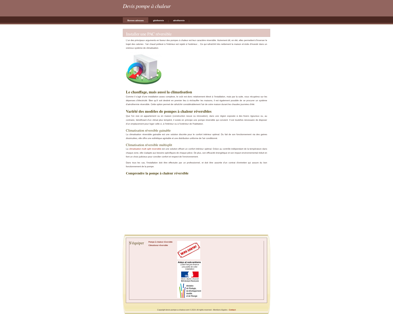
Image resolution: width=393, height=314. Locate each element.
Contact (232, 310)
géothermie (158, 20)
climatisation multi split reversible (145, 149)
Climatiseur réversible (158, 245)
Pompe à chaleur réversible (160, 242)
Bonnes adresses (135, 20)
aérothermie (179, 20)
